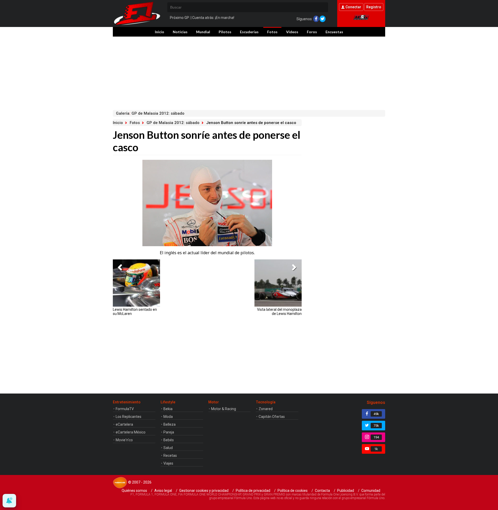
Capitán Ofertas (272, 417)
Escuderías (249, 32)
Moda (168, 417)
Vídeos (292, 32)
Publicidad (345, 490)
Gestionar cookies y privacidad (204, 490)
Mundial (203, 32)
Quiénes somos (134, 490)
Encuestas (334, 32)
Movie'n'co (124, 440)
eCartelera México (131, 432)
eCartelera (124, 424)
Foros (312, 32)
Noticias (180, 32)
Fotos (272, 32)
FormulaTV (125, 409)
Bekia (167, 409)
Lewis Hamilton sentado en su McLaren (135, 311)
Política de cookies (293, 490)
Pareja (168, 432)
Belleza (169, 424)
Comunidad (370, 490)
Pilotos (225, 32)
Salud (168, 448)
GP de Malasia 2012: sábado (173, 122)
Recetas (170, 455)
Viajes (168, 463)
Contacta (322, 490)
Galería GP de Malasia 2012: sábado (150, 113)
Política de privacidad (253, 490)
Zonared (266, 409)
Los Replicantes (128, 417)
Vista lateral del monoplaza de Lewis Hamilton (279, 311)
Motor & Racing (223, 409)
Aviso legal (163, 490)
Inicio (159, 32)
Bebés (168, 440)
